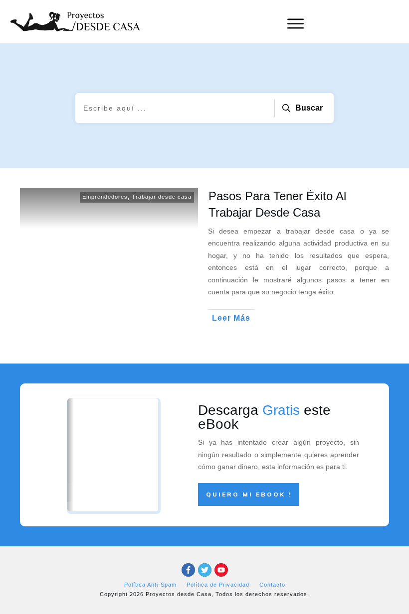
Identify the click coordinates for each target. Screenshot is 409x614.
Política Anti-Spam (150, 585)
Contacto (272, 585)
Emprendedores (105, 197)
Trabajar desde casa (162, 197)
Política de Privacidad (218, 585)
